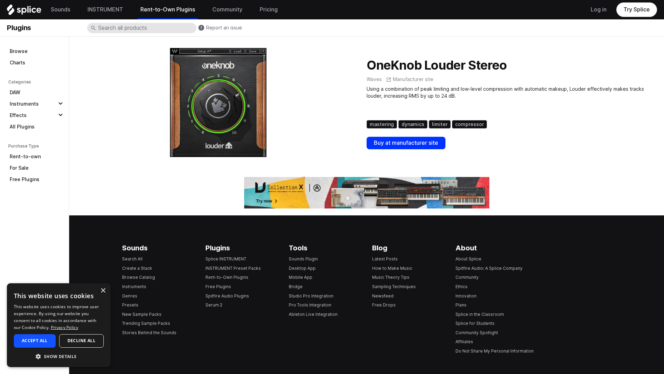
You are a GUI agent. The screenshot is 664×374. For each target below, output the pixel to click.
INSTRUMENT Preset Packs (233, 268)
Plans (461, 305)
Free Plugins (24, 179)
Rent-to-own (25, 156)
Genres (129, 296)
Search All (132, 258)
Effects (18, 115)
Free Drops (384, 305)
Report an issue (224, 27)
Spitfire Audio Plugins (227, 296)
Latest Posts (385, 258)
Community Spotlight (476, 332)
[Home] (24, 11)
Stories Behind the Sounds (149, 332)
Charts (17, 62)
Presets (130, 305)
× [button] (102, 290)
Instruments (24, 104)
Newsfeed (383, 296)
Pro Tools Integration (310, 305)
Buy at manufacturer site (406, 143)
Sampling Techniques (394, 286)
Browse (19, 51)
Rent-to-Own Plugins (226, 277)
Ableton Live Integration (313, 314)
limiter (440, 124)
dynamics (413, 124)
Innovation (466, 296)
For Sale (19, 168)
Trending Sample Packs (146, 323)
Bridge (296, 286)
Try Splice (637, 9)
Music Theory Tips (390, 277)
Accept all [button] (35, 341)
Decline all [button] (81, 341)
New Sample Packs (142, 314)
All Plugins (22, 127)
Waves (374, 79)
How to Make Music (392, 268)
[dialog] (59, 325)
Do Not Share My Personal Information (494, 351)
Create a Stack (137, 268)
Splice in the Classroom (479, 314)
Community (467, 277)
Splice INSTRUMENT (225, 258)
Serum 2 (213, 305)
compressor (469, 124)
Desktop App (302, 268)
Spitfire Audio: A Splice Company (489, 268)
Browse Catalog (138, 277)
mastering (382, 124)
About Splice (468, 258)
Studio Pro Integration (311, 296)
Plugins (19, 28)
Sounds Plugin (303, 258)
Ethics (461, 286)
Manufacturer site (413, 79)
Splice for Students (475, 323)
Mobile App (300, 277)
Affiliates (464, 341)
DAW (15, 92)
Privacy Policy (64, 327)
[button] (59, 356)
